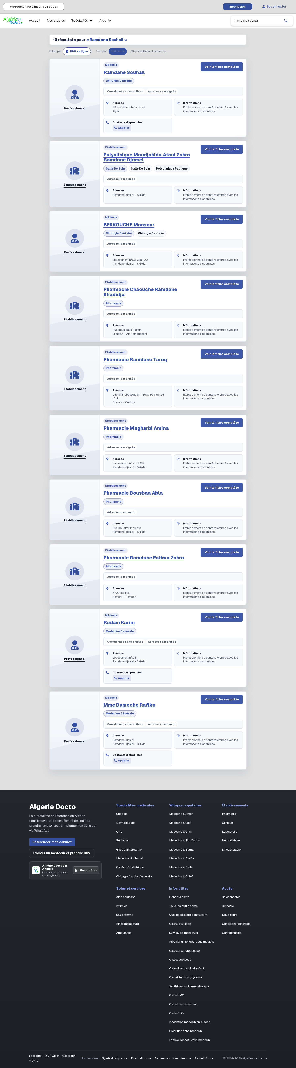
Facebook (35, 1056)
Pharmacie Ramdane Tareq (135, 359)
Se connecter (276, 6)
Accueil (34, 20)
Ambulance (123, 933)
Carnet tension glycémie (185, 977)
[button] (77, 51)
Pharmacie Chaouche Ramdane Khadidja (140, 292)
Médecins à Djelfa (181, 858)
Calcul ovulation (180, 924)
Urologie (121, 814)
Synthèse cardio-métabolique (189, 986)
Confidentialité (231, 933)
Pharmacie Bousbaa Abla (133, 493)
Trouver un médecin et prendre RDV (61, 853)
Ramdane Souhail (124, 72)
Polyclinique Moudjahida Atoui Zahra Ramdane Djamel (146, 157)
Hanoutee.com (182, 1058)
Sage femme (124, 915)
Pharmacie (113, 303)
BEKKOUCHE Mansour (128, 224)
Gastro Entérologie (129, 849)
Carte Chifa (176, 1013)
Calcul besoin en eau (183, 1004)
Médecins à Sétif (180, 823)
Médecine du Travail (129, 858)
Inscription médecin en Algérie (189, 1022)
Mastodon (69, 1056)
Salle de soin (115, 168)
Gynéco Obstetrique (130, 867)
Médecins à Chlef (181, 876)
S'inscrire (228, 906)
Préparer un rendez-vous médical (191, 941)
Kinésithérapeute (127, 924)
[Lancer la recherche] (286, 21)
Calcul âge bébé (180, 959)
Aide (102, 20)
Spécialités (79, 20)
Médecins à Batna (181, 849)
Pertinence (118, 51)
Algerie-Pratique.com (114, 1058)
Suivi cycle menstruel (183, 933)
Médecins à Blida (181, 867)
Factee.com (162, 1058)
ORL (119, 831)
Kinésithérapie (231, 849)
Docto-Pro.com (141, 1058)
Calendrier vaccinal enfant (186, 968)
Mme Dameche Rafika (129, 705)
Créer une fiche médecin (185, 1031)
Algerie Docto (52, 806)
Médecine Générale (120, 631)
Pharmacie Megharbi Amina (136, 428)
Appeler (123, 128)
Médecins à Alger (181, 814)
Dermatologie (125, 823)
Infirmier (121, 906)
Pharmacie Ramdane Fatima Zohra (143, 558)
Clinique (227, 823)
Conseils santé (179, 897)
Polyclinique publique (172, 168)
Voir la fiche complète (222, 67)
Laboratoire (229, 831)
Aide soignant (125, 897)
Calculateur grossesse (184, 951)
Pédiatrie (122, 840)
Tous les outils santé (183, 906)
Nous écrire (229, 915)
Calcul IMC (176, 995)
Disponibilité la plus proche (148, 51)
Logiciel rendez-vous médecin (189, 1040)
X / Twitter (52, 1056)
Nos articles (56, 20)
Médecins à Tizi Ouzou (184, 840)
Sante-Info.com (204, 1058)
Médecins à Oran (180, 831)
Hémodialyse (231, 840)
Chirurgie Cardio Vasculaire (134, 876)
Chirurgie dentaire (119, 81)
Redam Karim (119, 622)
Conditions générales (236, 924)
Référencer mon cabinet (52, 842)
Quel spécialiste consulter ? (188, 915)
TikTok (33, 1061)
